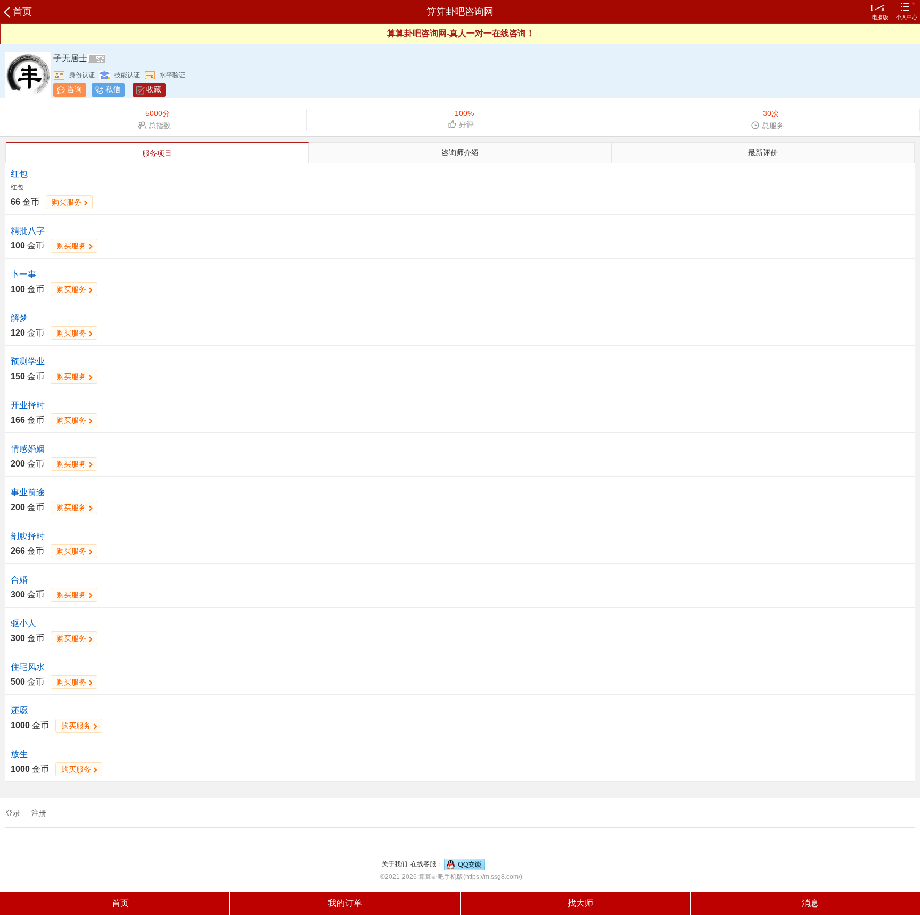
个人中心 (906, 17)
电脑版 (880, 17)
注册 (38, 813)
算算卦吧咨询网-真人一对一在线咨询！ (461, 33)
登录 (12, 813)
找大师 (580, 903)
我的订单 (345, 903)
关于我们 (394, 864)
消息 (810, 903)
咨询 (74, 89)
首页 (22, 11)
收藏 (153, 89)
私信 (112, 89)
